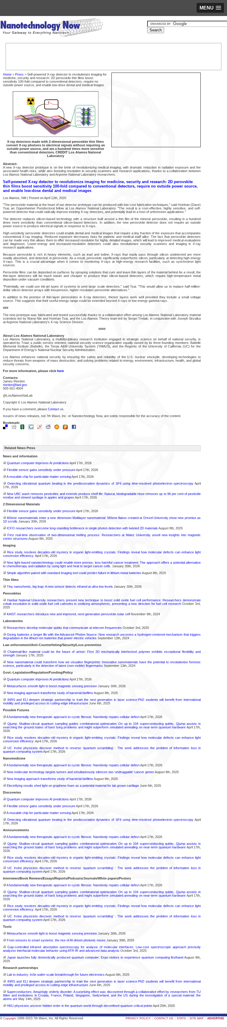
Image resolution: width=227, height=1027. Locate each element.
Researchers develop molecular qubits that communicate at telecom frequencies (64, 627)
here (60, 371)
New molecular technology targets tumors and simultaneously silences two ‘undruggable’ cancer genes (80, 772)
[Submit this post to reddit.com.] (49, 428)
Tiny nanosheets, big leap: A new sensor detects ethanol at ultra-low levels (60, 586)
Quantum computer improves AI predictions (38, 463)
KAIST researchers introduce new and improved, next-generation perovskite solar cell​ (68, 614)
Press (19, 74)
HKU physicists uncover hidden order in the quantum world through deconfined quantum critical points (79, 1005)
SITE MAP (196, 1018)
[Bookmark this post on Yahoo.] (41, 428)
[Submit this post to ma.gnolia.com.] (58, 428)
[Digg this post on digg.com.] (15, 428)
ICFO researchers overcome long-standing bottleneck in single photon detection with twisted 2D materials (82, 528)
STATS (181, 1018)
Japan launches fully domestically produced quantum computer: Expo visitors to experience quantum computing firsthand (95, 957)
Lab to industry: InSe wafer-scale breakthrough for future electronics (56, 974)
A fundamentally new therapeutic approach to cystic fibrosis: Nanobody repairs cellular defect (73, 717)
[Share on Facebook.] (75, 428)
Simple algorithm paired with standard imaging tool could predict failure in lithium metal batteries (74, 573)
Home (7, 74)
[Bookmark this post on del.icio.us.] (7, 428)
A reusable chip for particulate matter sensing (39, 476)
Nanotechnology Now (51, 28)
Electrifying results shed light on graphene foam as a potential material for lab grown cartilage (73, 785)
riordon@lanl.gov (15, 385)
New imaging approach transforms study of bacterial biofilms (50, 693)
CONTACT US (163, 1018)
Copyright (9, 1018)
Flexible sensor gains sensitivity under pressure (41, 470)
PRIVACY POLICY (138, 1018)
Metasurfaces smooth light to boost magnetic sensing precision (52, 686)
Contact (53, 409)
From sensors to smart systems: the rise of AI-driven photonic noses (56, 940)
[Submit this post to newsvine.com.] (24, 428)
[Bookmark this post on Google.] (32, 428)
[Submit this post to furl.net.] (67, 428)
